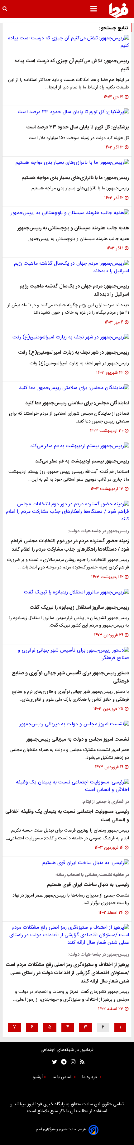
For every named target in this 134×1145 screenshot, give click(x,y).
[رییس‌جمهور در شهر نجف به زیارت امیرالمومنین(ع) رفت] (67, 337)
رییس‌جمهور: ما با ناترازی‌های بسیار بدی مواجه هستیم (75, 178)
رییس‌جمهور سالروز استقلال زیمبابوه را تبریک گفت (79, 607)
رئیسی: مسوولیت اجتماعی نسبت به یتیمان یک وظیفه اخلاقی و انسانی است (67, 816)
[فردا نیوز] (119, 10)
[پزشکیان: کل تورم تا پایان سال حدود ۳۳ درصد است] (67, 112)
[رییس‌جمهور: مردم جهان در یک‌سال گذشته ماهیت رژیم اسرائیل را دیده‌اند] (67, 267)
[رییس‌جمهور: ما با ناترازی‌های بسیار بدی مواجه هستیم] (67, 163)
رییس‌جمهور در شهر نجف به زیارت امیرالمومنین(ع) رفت (73, 352)
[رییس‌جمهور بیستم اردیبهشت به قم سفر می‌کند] (67, 446)
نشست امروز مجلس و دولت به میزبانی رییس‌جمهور (77, 739)
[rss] (80, 1062)
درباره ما (90, 1077)
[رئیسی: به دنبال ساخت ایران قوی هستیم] (67, 863)
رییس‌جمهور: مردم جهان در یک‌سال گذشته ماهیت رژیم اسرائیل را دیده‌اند (74, 290)
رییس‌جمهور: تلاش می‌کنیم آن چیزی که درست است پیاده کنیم (71, 65)
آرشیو (38, 1077)
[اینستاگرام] (71, 1062)
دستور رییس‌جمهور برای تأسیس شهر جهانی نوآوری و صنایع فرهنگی (70, 677)
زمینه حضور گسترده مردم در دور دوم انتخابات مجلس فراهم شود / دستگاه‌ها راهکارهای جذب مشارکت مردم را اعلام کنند (70, 545)
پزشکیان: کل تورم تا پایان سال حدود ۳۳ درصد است (77, 127)
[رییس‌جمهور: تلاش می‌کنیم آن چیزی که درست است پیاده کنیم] (67, 42)
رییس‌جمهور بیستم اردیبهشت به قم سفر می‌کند (82, 461)
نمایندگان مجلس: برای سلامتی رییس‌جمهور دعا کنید (77, 403)
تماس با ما (62, 1077)
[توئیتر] (53, 1062)
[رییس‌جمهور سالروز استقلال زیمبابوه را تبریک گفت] (67, 592)
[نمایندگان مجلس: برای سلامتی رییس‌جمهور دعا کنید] (67, 388)
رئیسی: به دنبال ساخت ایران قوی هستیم (88, 885)
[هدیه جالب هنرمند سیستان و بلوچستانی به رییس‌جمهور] (67, 213)
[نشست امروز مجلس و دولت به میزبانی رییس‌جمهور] (67, 724)
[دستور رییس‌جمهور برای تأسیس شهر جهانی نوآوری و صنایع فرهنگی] (67, 654)
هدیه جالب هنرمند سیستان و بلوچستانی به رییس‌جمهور (73, 228)
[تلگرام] (62, 1062)
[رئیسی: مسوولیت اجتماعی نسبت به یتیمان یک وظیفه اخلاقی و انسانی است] (67, 786)
